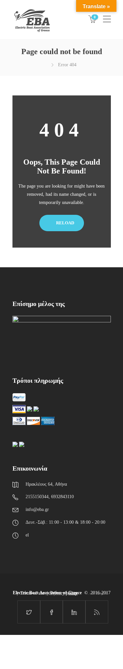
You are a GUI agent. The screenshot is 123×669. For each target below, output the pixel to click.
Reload (64, 222)
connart (73, 594)
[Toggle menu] (107, 16)
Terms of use (32, 593)
